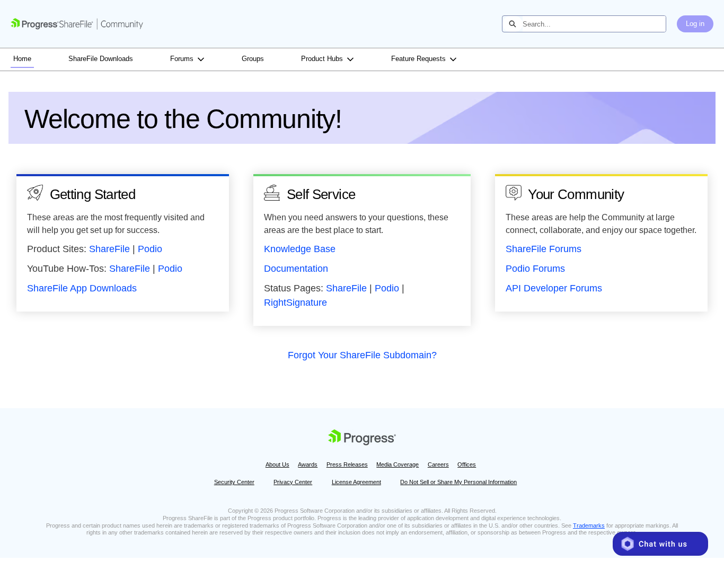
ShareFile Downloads (100, 59)
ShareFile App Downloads (82, 288)
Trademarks (589, 525)
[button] (660, 544)
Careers (438, 464)
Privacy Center (292, 482)
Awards (307, 464)
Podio (150, 249)
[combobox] (594, 24)
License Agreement (356, 482)
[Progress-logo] (362, 439)
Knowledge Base (299, 249)
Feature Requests (418, 59)
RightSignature (295, 302)
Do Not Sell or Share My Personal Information (458, 482)
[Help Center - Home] (77, 24)
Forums (181, 59)
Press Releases (347, 464)
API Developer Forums (554, 288)
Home (22, 59)
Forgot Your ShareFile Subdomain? (362, 355)
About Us (277, 464)
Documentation (296, 268)
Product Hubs (322, 59)
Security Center (234, 482)
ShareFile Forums (543, 249)
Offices (466, 464)
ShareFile (109, 249)
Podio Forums (535, 268)
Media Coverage (397, 464)
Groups (253, 59)
